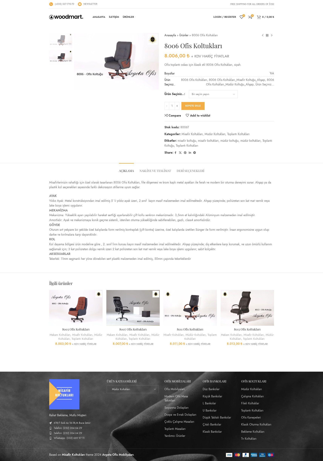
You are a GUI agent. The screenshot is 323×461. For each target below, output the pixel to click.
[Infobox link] (61, 4)
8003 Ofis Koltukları (76, 329)
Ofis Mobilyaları (174, 389)
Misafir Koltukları (192, 134)
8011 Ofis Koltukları (190, 329)
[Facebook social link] (175, 152)
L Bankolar (209, 403)
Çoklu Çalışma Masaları (179, 422)
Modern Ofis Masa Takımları (176, 398)
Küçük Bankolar (212, 396)
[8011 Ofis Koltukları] (190, 308)
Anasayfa (170, 35)
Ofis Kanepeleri (251, 417)
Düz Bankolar (211, 389)
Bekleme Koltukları (252, 432)
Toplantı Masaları (175, 429)
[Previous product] (262, 35)
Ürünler (183, 35)
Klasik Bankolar (212, 432)
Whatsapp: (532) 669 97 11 (69, 438)
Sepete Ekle (193, 106)
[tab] (126, 169)
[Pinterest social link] (185, 152)
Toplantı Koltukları (238, 134)
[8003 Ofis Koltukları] (76, 308)
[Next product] (271, 35)
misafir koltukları (208, 141)
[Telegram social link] (194, 152)
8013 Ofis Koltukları (247, 329)
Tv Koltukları (248, 439)
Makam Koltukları (60, 335)
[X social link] (180, 152)
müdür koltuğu (229, 141)
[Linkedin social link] (190, 152)
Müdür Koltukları (215, 134)
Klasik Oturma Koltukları (256, 424)
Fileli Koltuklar (250, 403)
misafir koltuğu (187, 141)
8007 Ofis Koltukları (133, 329)
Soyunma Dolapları (176, 408)
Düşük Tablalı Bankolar (217, 417)
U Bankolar (209, 410)
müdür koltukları (250, 141)
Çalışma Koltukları (252, 396)
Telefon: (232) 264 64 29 (68, 428)
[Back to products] (267, 35)
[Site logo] (66, 17)
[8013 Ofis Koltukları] (247, 308)
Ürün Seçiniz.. (174, 94)
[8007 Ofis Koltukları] (133, 308)
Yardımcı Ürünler (174, 436)
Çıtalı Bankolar (212, 424)
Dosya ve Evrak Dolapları (180, 415)
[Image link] (64, 394)
